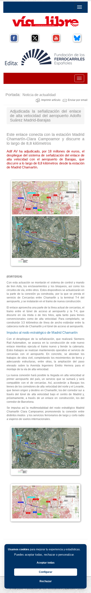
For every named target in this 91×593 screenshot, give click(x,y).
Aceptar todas (46, 562)
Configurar (45, 572)
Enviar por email (77, 100)
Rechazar (46, 581)
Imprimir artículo (51, 100)
